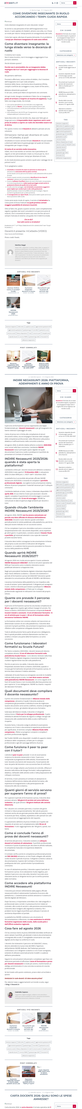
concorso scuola (11, 333)
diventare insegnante (11, 326)
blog (7, 984)
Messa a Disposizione (22, 333)
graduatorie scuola (44, 330)
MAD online (21, 326)
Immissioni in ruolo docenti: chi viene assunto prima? (23, 978)
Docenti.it (15, 984)
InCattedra (9, 141)
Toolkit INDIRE (13, 738)
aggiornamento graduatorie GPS (43, 326)
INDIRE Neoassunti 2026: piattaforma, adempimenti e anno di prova (67, 94)
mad (30, 333)
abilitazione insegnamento (28, 340)
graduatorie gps (27, 330)
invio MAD (35, 330)
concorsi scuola (36, 333)
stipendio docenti (13, 336)
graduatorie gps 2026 (34, 336)
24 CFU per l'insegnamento (29, 112)
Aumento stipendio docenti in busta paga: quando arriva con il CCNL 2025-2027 (67, 76)
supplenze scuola (30, 326)
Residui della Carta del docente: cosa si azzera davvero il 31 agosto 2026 (66, 102)
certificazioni (24, 108)
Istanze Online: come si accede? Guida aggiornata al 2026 (67, 67)
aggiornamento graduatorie (15, 330)
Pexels (17, 237)
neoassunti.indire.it (12, 893)
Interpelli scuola (46, 333)
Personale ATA (44, 336)
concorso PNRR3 (23, 336)
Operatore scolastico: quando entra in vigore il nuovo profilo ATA (66, 110)
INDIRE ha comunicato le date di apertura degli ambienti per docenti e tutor (26, 500)
